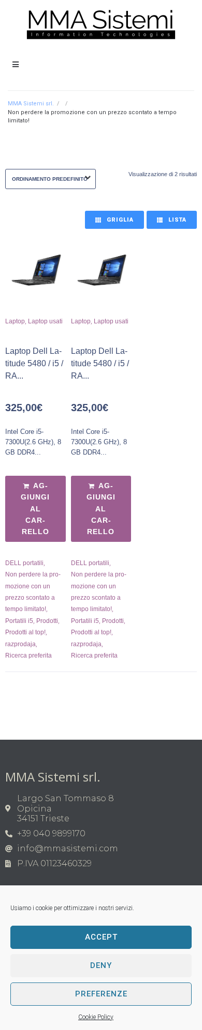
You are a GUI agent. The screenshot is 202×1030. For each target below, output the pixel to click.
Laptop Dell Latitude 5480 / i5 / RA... (34, 363)
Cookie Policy (95, 1017)
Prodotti (47, 621)
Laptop (15, 321)
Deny (101, 965)
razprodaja (20, 644)
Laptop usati (45, 321)
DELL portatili (24, 563)
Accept (101, 937)
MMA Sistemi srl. (31, 103)
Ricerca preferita (28, 655)
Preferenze (101, 993)
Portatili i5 (19, 621)
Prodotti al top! (25, 632)
